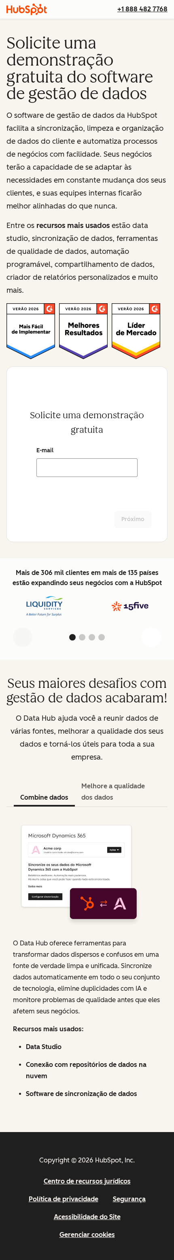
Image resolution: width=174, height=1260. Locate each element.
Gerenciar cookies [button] (87, 1235)
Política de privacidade (63, 1199)
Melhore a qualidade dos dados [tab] (113, 791)
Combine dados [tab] (44, 797)
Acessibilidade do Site (87, 1217)
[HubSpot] (26, 9)
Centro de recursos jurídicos (87, 1181)
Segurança (129, 1199)
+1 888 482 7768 (142, 9)
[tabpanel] (87, 961)
